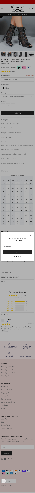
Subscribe (17, 252)
